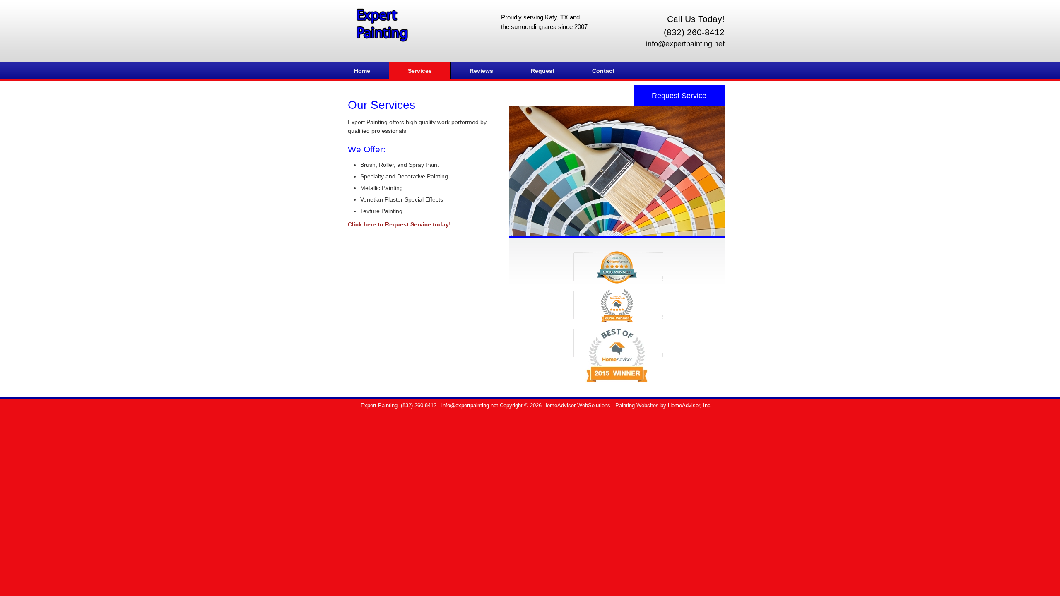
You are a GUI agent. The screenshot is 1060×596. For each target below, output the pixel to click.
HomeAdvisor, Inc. (690, 406)
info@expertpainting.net (685, 44)
